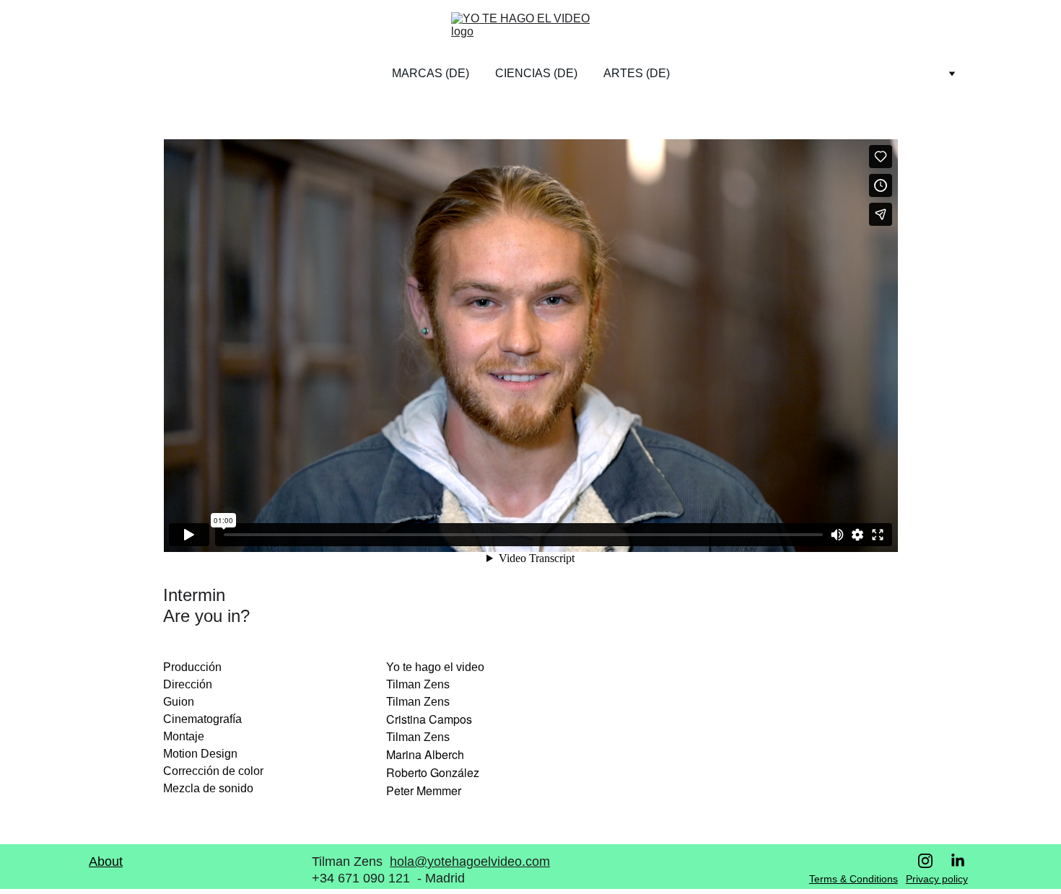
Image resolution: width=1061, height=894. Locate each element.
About (106, 861)
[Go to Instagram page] (932, 861)
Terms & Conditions (853, 879)
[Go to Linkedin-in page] (958, 861)
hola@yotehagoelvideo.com (470, 861)
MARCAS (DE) (430, 73)
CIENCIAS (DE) (536, 73)
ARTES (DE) (636, 73)
